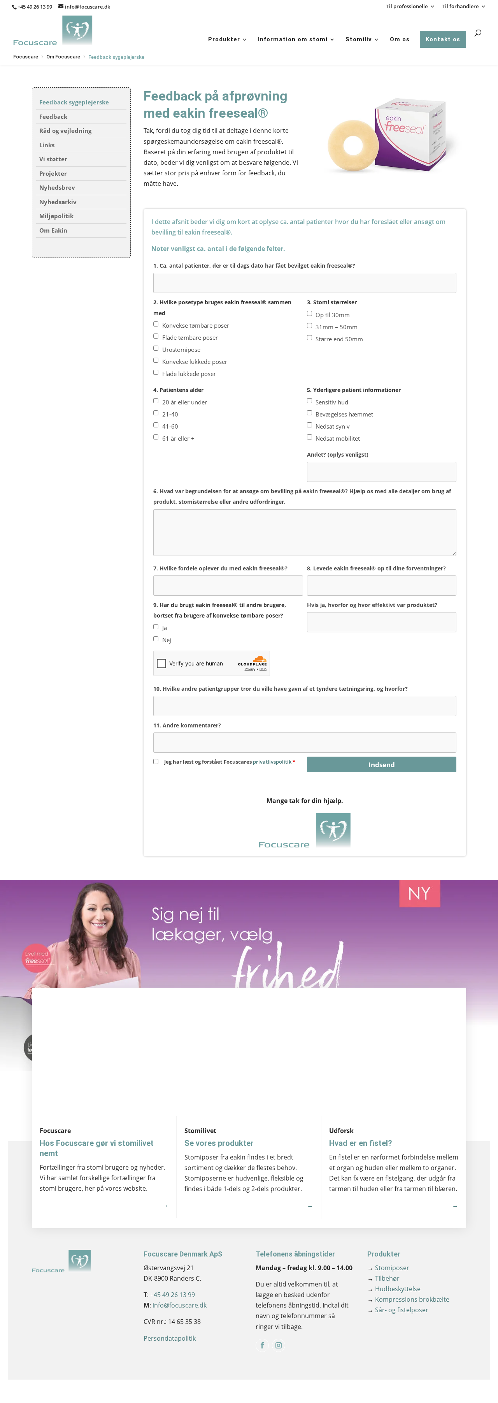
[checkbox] (155, 323)
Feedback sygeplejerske (74, 102)
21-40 (170, 414)
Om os (400, 39)
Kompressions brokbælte (408, 1299)
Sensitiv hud (332, 402)
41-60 (170, 426)
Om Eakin (53, 230)
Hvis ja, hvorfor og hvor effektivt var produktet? (372, 605)
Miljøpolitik (56, 216)
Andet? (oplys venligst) (337, 454)
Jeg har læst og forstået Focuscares (229, 761)
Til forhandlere (460, 7)
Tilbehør (383, 1278)
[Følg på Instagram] (278, 1345)
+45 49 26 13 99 (35, 6)
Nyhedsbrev (57, 187)
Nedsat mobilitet (338, 438)
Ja (164, 628)
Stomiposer (388, 1268)
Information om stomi (293, 39)
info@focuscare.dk (180, 1305)
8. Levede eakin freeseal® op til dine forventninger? (376, 568)
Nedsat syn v (333, 426)
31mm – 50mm (337, 327)
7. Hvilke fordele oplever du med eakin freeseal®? (220, 568)
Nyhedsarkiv (58, 202)
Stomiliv (358, 39)
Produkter (224, 39)
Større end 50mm (339, 339)
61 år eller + (178, 438)
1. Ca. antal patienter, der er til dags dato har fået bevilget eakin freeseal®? (254, 265)
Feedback (53, 116)
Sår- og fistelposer (397, 1310)
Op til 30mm (333, 315)
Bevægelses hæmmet (344, 414)
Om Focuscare (63, 57)
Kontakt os (443, 39)
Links (46, 145)
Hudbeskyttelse (394, 1289)
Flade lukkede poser (189, 374)
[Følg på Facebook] (262, 1345)
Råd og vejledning (65, 130)
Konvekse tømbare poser (195, 325)
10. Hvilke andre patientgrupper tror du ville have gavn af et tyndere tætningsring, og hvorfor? (280, 688)
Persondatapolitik (170, 1338)
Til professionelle (407, 7)
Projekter (53, 173)
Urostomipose (181, 349)
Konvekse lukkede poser (194, 361)
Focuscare (25, 57)
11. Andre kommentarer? (187, 725)
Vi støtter (53, 159)
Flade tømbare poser (190, 337)
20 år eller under (184, 402)
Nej (166, 640)
